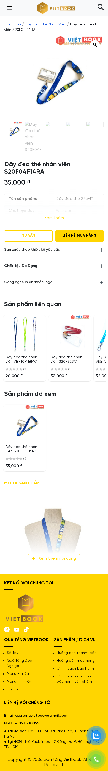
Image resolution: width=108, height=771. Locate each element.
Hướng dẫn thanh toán (76, 653)
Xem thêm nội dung (57, 558)
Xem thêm (54, 218)
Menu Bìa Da (18, 674)
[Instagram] (26, 629)
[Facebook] (7, 629)
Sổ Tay (12, 653)
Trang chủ (12, 24)
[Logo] (24, 608)
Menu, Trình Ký (19, 682)
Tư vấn (28, 236)
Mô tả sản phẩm (22, 483)
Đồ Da (12, 690)
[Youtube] (16, 629)
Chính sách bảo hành (75, 669)
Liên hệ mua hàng (79, 236)
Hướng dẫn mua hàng (76, 661)
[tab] (22, 483)
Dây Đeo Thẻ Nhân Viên (45, 24)
